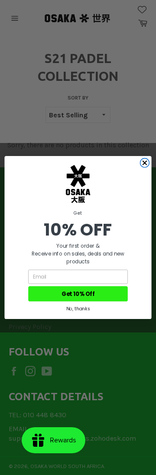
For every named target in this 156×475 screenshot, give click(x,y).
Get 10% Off (78, 294)
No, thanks (77, 309)
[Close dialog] (144, 162)
